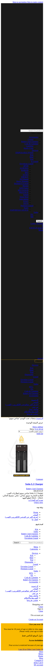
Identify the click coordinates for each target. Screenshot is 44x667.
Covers (30, 139)
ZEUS (25, 203)
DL (32, 214)
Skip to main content (35, 2)
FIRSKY (24, 177)
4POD (25, 166)
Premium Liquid (27, 206)
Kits (31, 155)
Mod (31, 157)
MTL (31, 387)
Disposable (29, 375)
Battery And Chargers (29, 142)
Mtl (32, 217)
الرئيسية (39, 418)
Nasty (26, 208)
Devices (35, 150)
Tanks (35, 212)
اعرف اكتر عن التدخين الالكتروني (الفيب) (21, 517)
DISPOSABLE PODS (24, 153)
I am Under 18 (37, 649)
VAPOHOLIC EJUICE (19, 210)
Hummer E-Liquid (21, 184)
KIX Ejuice (23, 188)
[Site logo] (37, 128)
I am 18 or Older (25, 649)
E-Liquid (34, 161)
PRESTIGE (23, 192)
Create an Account (36, 619)
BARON (24, 170)
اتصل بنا (35, 519)
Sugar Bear (24, 197)
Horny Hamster (22, 181)
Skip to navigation (20, 2)
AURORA (24, 168)
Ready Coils (28, 148)
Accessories (33, 137)
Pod (31, 159)
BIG (26, 172)
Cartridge (29, 146)
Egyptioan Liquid (26, 164)
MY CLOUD (23, 190)
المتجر (35, 515)
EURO (25, 175)
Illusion (25, 186)
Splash (25, 195)
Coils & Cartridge (31, 144)
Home (35, 512)
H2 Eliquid (24, 179)
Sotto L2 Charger (34, 484)
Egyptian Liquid (27, 380)
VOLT (25, 201)
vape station (23, 199)
